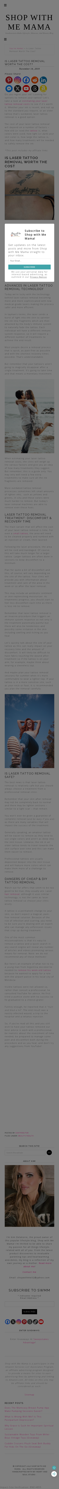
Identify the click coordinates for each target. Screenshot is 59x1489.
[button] (5, 39)
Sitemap (29, 1394)
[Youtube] (26, 89)
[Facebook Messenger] (9, 89)
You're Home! (16, 48)
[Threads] (35, 89)
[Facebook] (26, 80)
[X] (18, 89)
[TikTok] (35, 1321)
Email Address (29, 1298)
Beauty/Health (26, 1136)
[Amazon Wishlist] (43, 89)
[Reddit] (35, 80)
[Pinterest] (9, 80)
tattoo (34, 130)
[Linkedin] (43, 80)
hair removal (12, 894)
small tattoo (20, 533)
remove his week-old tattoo (34, 970)
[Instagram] (18, 80)
